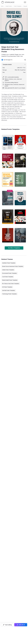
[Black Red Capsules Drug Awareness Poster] (7, 235)
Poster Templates (17, 6)
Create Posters (8, 6)
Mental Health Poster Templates (9, 280)
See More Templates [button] (14, 248)
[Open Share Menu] (25, 59)
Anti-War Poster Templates (8, 290)
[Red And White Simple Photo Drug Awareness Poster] (7, 161)
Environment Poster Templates (9, 273)
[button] (7, 624)
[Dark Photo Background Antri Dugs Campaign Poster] (20, 161)
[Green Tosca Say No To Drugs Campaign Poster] (20, 179)
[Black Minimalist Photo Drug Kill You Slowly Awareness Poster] (20, 142)
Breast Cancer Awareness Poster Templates (12, 266)
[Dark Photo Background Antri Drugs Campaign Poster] (20, 235)
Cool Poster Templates (7, 276)
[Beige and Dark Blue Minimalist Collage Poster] (7, 142)
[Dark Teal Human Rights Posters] (7, 198)
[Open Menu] (25, 2)
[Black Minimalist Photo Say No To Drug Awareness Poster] (7, 217)
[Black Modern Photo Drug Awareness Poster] (20, 217)
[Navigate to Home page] (7, 2)
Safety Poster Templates (8, 269)
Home (2, 6)
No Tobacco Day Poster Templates (10, 283)
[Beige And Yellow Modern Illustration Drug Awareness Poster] (7, 179)
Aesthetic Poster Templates (8, 263)
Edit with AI (22, 624)
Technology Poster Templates (9, 293)
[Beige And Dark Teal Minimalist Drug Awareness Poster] (20, 198)
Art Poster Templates (7, 287)
